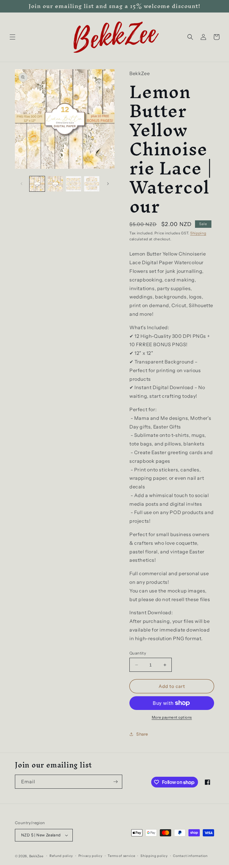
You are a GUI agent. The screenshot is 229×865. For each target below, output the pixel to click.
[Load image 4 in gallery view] (91, 183)
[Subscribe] (115, 782)
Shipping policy (154, 856)
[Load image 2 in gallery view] (55, 183)
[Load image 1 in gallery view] (37, 183)
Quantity (137, 653)
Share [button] (142, 734)
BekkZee (36, 856)
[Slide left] (21, 183)
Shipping (198, 233)
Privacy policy (90, 856)
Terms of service (121, 856)
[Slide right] (107, 183)
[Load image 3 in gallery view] (73, 183)
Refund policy (61, 856)
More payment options (172, 717)
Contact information (190, 856)
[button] (12, 37)
